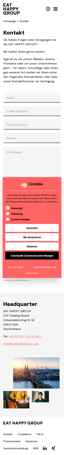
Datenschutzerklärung (45, 267)
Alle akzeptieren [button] (32, 237)
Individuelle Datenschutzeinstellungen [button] (32, 255)
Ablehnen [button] (32, 246)
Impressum (32, 273)
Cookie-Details (15, 267)
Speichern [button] (32, 227)
